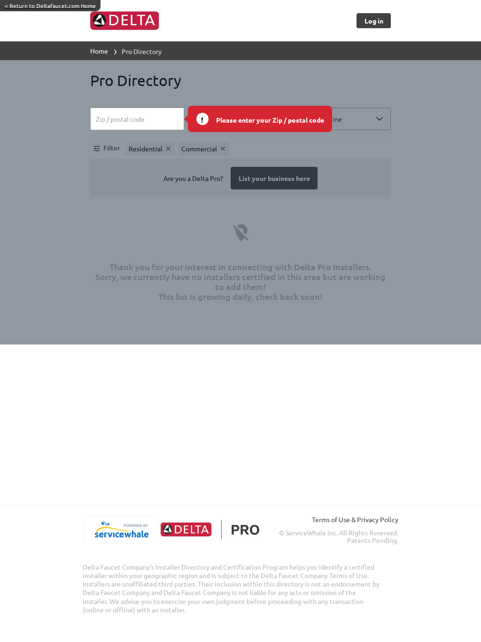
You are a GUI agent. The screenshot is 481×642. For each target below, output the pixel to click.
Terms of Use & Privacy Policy (355, 519)
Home (99, 51)
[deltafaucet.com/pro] (209, 529)
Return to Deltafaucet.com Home (50, 5)
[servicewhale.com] (121, 530)
